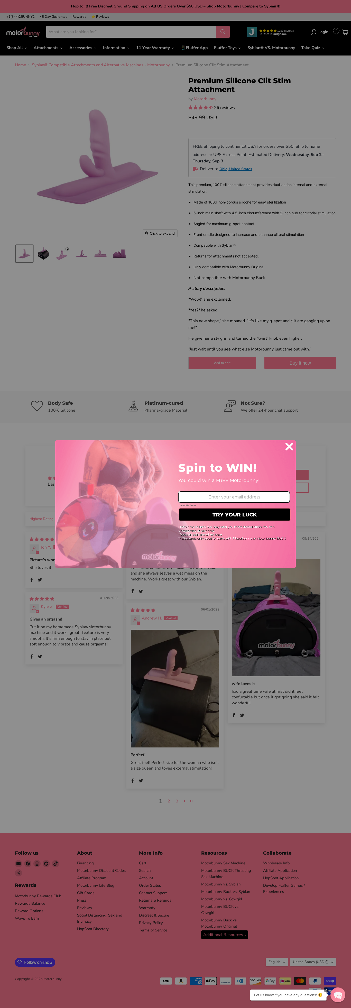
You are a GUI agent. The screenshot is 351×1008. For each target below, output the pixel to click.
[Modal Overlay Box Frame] (175, 504)
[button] (337, 994)
